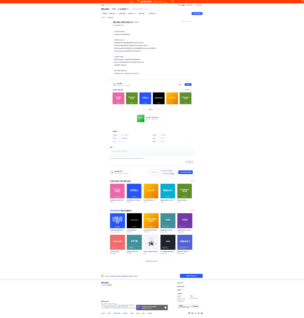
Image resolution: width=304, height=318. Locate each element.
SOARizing (179, 232)
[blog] (189, 313)
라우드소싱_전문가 (113, 232)
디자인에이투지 (147, 232)
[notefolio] (108, 5)
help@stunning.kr (193, 298)
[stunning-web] (105, 301)
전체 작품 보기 (188, 90)
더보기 (192, 181)
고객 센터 (179, 293)
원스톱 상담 (152, 13)
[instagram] (195, 313)
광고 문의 (138, 313)
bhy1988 (119, 83)
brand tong (129, 253)
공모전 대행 (150, 313)
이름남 (111, 253)
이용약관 (131, 313)
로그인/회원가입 (199, 5)
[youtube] (202, 313)
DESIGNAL (162, 232)
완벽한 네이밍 (180, 253)
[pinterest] (199, 313)
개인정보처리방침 (116, 313)
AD (302, 0)
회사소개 (103, 313)
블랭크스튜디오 (130, 232)
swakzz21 (162, 253)
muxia (145, 253)
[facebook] (192, 313)
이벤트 (180, 290)
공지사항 (109, 313)
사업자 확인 (125, 313)
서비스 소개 (180, 283)
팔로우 (121, 25)
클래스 (143, 313)
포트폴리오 (103, 17)
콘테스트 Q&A (180, 286)
